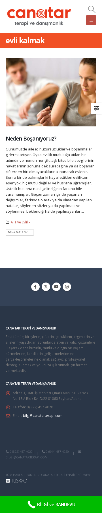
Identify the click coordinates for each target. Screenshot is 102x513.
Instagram (67, 287)
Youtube (56, 287)
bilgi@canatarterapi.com (42, 415)
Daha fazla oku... (19, 232)
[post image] (51, 92)
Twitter (46, 287)
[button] (92, 9)
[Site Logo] (39, 16)
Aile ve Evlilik (20, 222)
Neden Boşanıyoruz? (31, 138)
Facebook (35, 287)
